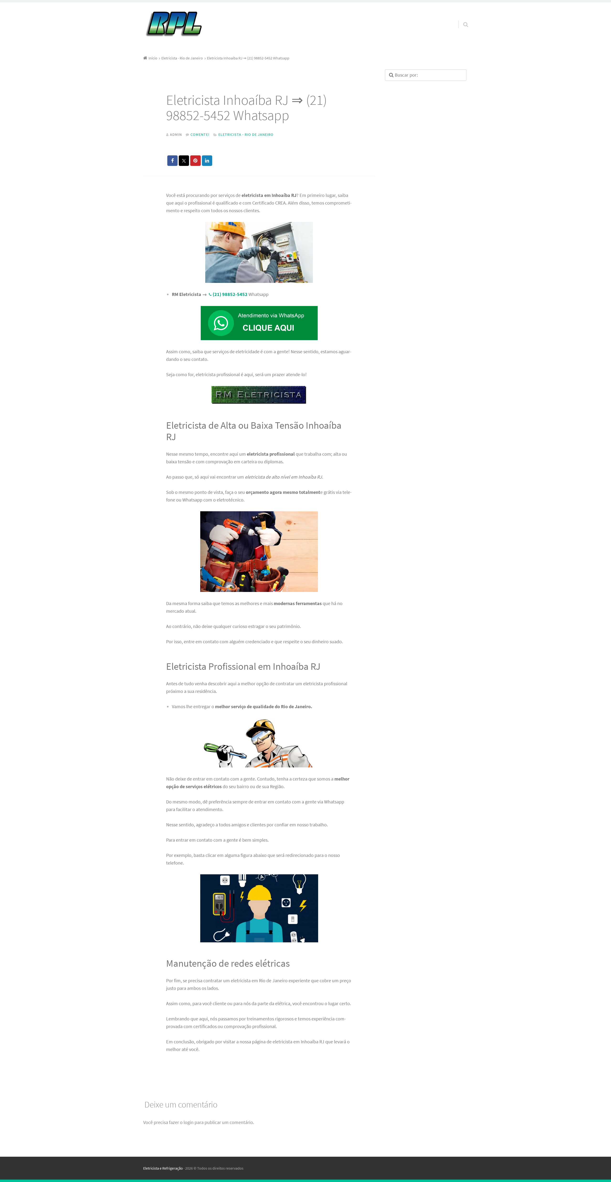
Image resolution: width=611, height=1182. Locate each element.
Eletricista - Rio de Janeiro (246, 134)
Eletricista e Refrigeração (163, 1168)
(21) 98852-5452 (230, 294)
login (189, 1122)
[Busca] (461, 18)
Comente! (200, 134)
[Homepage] (173, 24)
